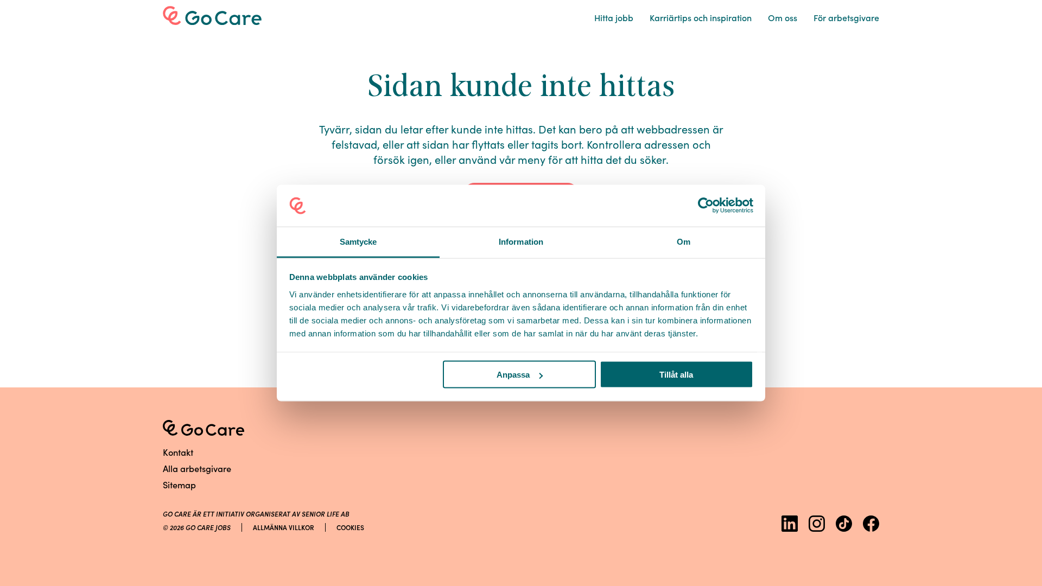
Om (782, 17)
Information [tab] (521, 241)
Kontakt (178, 451)
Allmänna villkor (283, 527)
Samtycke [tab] (358, 241)
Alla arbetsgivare (197, 468)
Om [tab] (683, 241)
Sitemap (179, 484)
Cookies (350, 527)
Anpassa (513, 374)
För (846, 17)
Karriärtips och (701, 17)
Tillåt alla (676, 374)
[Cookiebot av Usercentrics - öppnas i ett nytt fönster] (705, 206)
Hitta (613, 17)
